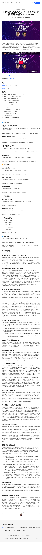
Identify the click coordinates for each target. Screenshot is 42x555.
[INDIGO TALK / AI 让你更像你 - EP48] (21, 533)
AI (26, 9)
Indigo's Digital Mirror (8, 2)
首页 (16, 2)
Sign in (32, 2)
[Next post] (39, 514)
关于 (20, 2)
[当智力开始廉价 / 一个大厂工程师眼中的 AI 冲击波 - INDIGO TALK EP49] (21, 530)
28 (11, 78)
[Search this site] (28, 3)
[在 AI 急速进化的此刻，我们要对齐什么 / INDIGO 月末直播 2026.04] (21, 535)
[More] (22, 3)
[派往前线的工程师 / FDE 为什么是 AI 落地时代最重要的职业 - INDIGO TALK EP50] (21, 527)
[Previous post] (3, 514)
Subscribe (37, 2)
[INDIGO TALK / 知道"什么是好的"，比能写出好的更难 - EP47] (21, 538)
